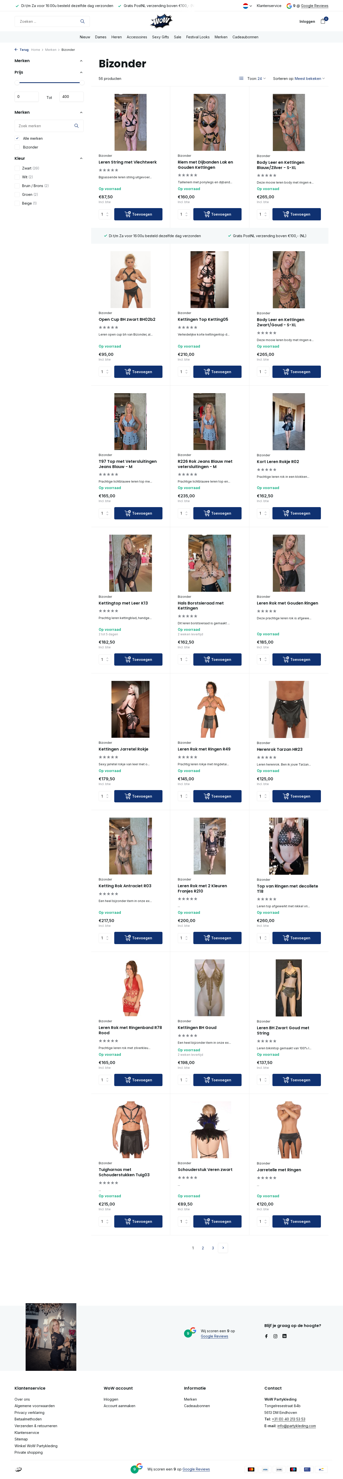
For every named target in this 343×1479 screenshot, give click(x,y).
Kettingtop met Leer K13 (123, 603)
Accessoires (137, 37)
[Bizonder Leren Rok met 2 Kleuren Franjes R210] (210, 846)
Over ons (22, 1399)
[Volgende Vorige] (223, 1248)
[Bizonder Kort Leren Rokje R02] (289, 421)
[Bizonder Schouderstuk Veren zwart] (210, 1129)
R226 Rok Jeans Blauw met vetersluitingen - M (205, 464)
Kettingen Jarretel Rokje (123, 749)
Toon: (252, 78)
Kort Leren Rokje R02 (278, 462)
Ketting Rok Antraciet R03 (125, 886)
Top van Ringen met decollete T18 (287, 889)
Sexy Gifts (160, 37)
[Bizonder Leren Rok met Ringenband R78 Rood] (130, 987)
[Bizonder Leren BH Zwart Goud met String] (289, 987)
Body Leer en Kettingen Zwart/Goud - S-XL (280, 322)
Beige (29, 203)
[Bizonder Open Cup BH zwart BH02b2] (130, 279)
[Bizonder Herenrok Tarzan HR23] (289, 709)
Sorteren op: (283, 78)
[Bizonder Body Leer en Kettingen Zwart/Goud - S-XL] (289, 279)
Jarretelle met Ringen (279, 1170)
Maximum (72, 97)
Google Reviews (314, 6)
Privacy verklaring (29, 1412)
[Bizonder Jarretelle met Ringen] (289, 1129)
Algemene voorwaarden (35, 1406)
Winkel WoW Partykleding (36, 1446)
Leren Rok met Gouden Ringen (287, 603)
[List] (241, 78)
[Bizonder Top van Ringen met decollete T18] (289, 846)
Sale (177, 37)
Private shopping (29, 1452)
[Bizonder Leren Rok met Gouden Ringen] (289, 563)
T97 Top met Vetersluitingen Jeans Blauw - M (128, 464)
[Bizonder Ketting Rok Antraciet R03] (130, 846)
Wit (27, 177)
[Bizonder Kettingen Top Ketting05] (210, 279)
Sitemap (21, 1439)
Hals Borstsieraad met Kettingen (201, 606)
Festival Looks (198, 37)
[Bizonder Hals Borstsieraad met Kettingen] (210, 563)
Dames (100, 37)
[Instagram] (275, 1337)
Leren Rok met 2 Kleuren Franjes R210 (202, 888)
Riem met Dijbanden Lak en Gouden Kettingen (205, 165)
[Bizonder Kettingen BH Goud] (210, 987)
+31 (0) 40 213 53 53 (288, 1419)
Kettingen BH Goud (197, 1027)
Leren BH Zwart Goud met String (283, 1030)
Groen (30, 194)
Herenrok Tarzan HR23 (280, 749)
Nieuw (85, 37)
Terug (24, 50)
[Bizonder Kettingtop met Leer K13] (130, 563)
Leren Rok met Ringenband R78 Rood (130, 1030)
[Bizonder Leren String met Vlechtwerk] (130, 122)
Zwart (30, 168)
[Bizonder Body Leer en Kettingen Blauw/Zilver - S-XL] (289, 122)
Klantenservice (269, 6)
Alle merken (32, 138)
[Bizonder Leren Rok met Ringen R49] (210, 709)
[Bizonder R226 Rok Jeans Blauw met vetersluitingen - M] (210, 421)
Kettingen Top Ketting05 (203, 319)
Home (35, 50)
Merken (221, 37)
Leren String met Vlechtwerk (128, 162)
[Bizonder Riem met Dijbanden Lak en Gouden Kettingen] (210, 122)
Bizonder (30, 147)
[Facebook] (266, 1337)
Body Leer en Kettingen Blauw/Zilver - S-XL (280, 165)
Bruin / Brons (35, 186)
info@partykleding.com (296, 1426)
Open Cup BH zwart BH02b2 (127, 319)
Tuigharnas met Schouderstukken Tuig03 (124, 1172)
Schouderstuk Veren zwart (205, 1169)
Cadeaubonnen (245, 37)
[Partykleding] (171, 21)
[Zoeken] (82, 21)
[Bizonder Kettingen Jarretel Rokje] (130, 709)
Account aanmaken (119, 1406)
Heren (116, 37)
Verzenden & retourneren (36, 1426)
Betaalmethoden (28, 1419)
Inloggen (111, 1399)
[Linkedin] (284, 1337)
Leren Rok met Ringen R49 (204, 749)
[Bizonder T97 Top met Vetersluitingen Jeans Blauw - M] (130, 421)
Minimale (27, 97)
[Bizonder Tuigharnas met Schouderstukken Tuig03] (130, 1129)
